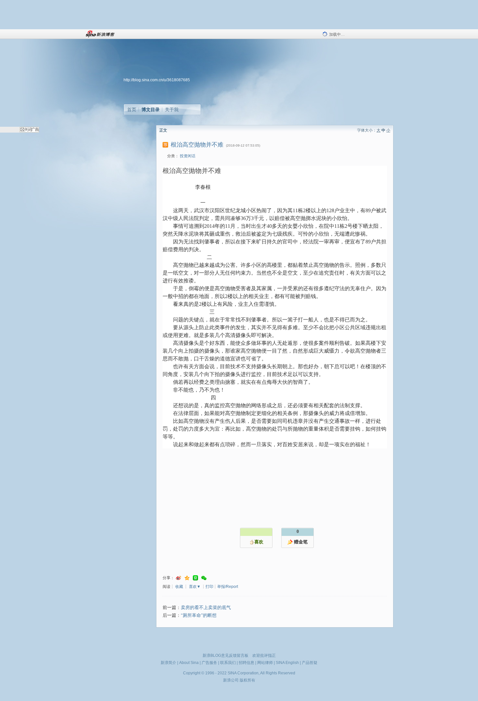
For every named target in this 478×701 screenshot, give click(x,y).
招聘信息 (246, 662)
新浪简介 (168, 662)
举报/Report (227, 586)
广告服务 (209, 662)
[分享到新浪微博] (178, 578)
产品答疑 (309, 662)
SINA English (287, 662)
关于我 (172, 109)
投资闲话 (187, 156)
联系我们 (228, 662)
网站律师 (265, 662)
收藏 (179, 586)
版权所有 (247, 680)
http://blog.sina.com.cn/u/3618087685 (157, 80)
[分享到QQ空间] (187, 578)
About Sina (189, 662)
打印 (209, 586)
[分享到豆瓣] (195, 578)
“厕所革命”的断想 (199, 615)
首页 (131, 109)
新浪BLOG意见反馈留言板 (225, 655)
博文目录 (150, 109)
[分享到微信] (203, 578)
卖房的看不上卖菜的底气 (206, 607)
